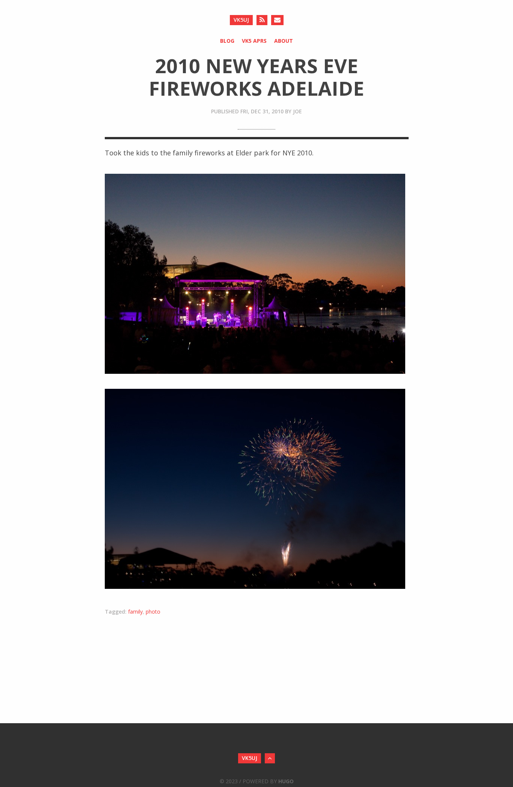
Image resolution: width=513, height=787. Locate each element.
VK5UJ (241, 19)
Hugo (286, 781)
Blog (227, 40)
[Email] (277, 20)
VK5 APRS (254, 40)
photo (153, 611)
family (135, 611)
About (283, 40)
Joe (297, 111)
